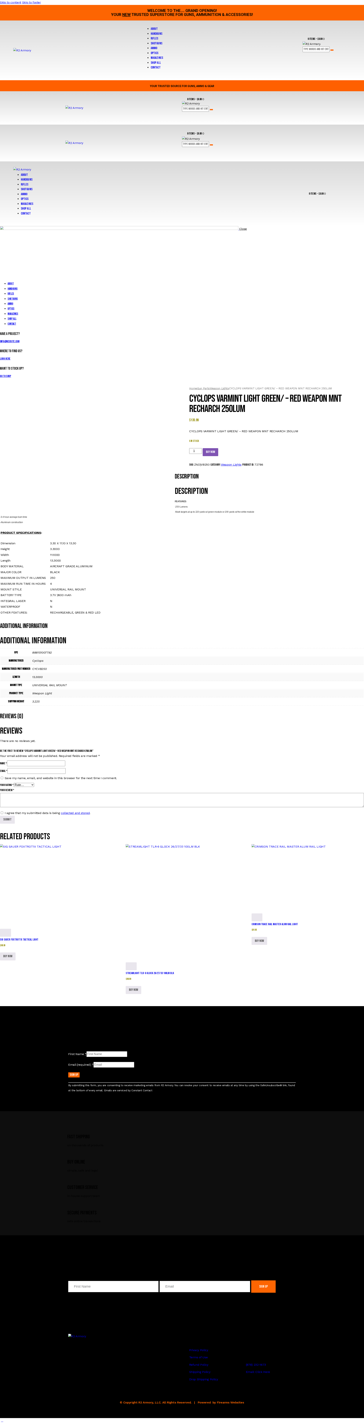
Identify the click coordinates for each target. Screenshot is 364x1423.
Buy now (210, 452)
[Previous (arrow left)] (6, 711)
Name (3, 763)
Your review (7, 790)
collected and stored (75, 813)
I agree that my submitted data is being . (47, 813)
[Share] (351, 4)
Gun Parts (203, 388)
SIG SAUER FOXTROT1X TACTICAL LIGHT (19, 939)
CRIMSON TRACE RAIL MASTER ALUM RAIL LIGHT (275, 924)
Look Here (5, 359)
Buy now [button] (7, 956)
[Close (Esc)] (360, 4)
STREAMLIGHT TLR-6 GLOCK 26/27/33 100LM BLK (150, 973)
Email (3, 771)
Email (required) (80, 1064)
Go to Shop (5, 376)
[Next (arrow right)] (357, 711)
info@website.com (10, 341)
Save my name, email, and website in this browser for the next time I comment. (61, 778)
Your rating (7, 785)
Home (193, 388)
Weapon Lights (219, 388)
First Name (77, 1054)
